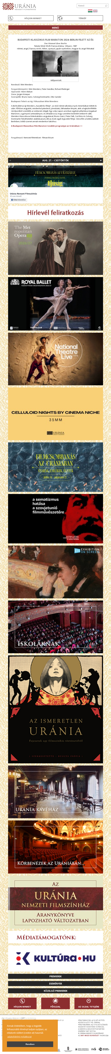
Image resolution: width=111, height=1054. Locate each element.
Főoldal (55, 1006)
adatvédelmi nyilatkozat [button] (19, 1037)
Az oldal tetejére (88, 1006)
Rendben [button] (30, 1044)
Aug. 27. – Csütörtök (55, 160)
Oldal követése (19, 200)
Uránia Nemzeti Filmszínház (23, 194)
